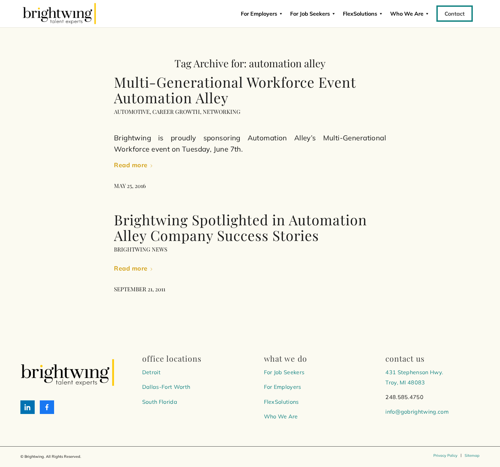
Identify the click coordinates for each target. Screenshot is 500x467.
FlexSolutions (360, 13)
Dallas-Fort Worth (166, 386)
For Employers (259, 13)
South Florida (159, 401)
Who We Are (281, 416)
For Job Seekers (310, 13)
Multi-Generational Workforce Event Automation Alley (235, 89)
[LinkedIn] (27, 407)
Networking (221, 111)
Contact (455, 13)
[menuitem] (445, 455)
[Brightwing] (59, 13)
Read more (131, 165)
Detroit (151, 372)
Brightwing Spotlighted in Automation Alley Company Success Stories (240, 227)
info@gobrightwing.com (417, 411)
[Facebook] (47, 407)
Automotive (132, 111)
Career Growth (176, 111)
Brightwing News (140, 249)
